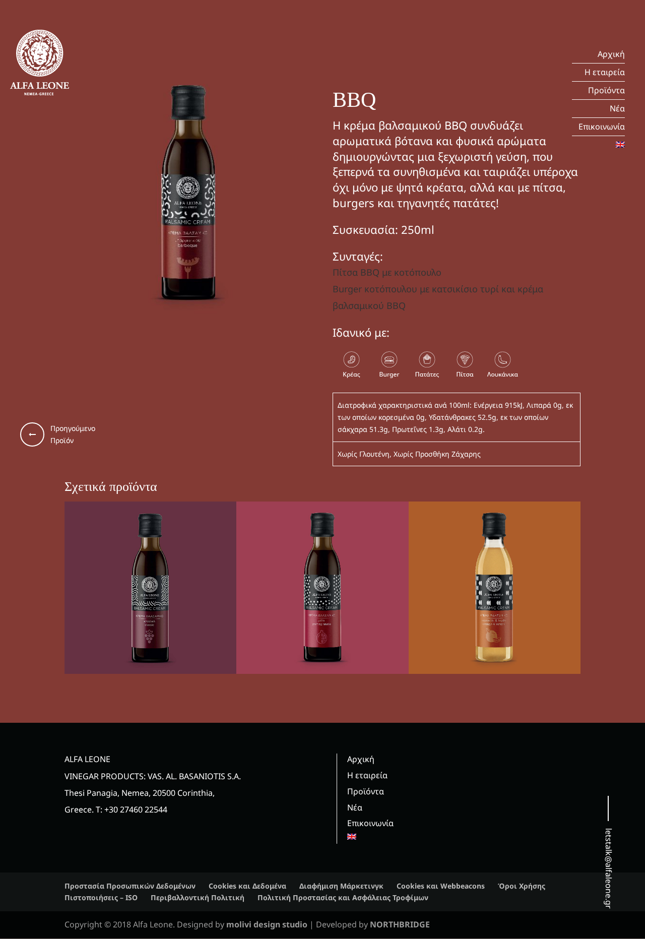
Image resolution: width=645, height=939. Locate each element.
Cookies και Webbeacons (441, 886)
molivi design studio (267, 924)
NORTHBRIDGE (400, 924)
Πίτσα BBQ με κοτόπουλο (387, 272)
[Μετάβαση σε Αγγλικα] (598, 145)
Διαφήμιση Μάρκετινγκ (341, 886)
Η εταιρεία (605, 72)
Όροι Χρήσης (521, 886)
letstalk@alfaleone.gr (608, 868)
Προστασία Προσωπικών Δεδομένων (130, 886)
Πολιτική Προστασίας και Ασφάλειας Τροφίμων (342, 897)
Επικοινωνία (601, 126)
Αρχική (611, 53)
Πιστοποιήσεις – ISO (101, 897)
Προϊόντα (606, 90)
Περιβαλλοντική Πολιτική (197, 897)
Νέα (617, 108)
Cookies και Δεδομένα (247, 886)
